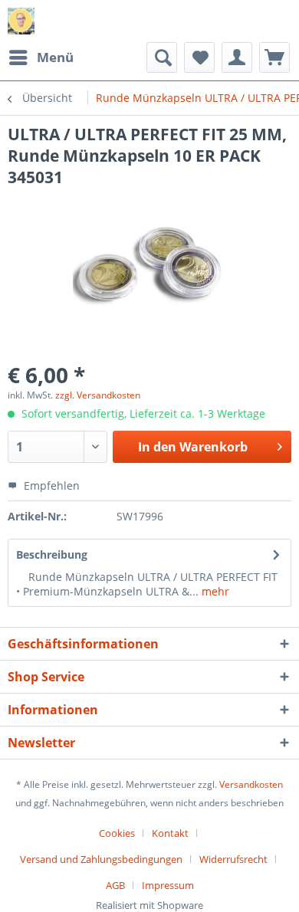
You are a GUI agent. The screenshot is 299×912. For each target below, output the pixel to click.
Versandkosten (251, 784)
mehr (214, 591)
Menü (55, 57)
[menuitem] (40, 57)
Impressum (168, 885)
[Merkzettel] (199, 57)
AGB (115, 885)
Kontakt (170, 833)
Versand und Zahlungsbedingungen (101, 859)
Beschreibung (51, 554)
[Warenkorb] (274, 57)
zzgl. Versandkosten (97, 395)
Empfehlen (50, 485)
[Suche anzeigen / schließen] (161, 57)
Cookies (117, 833)
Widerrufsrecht (233, 859)
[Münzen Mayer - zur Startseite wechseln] (21, 21)
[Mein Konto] (237, 57)
